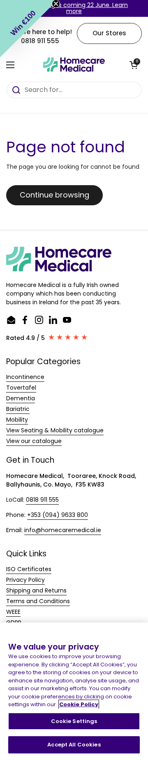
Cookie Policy (78, 704)
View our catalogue (34, 441)
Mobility (17, 420)
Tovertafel (21, 387)
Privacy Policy (25, 580)
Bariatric (18, 409)
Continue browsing (54, 195)
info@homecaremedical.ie (62, 530)
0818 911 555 (42, 500)
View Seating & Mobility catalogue (55, 430)
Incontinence (25, 377)
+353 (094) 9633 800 (57, 515)
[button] (133, 65)
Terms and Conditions (38, 601)
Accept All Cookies (73, 745)
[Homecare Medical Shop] (74, 65)
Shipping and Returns (36, 590)
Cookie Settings (74, 721)
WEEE (13, 612)
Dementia (20, 398)
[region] (74, 691)
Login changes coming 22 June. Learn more (74, 8)
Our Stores (109, 33)
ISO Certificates (28, 569)
